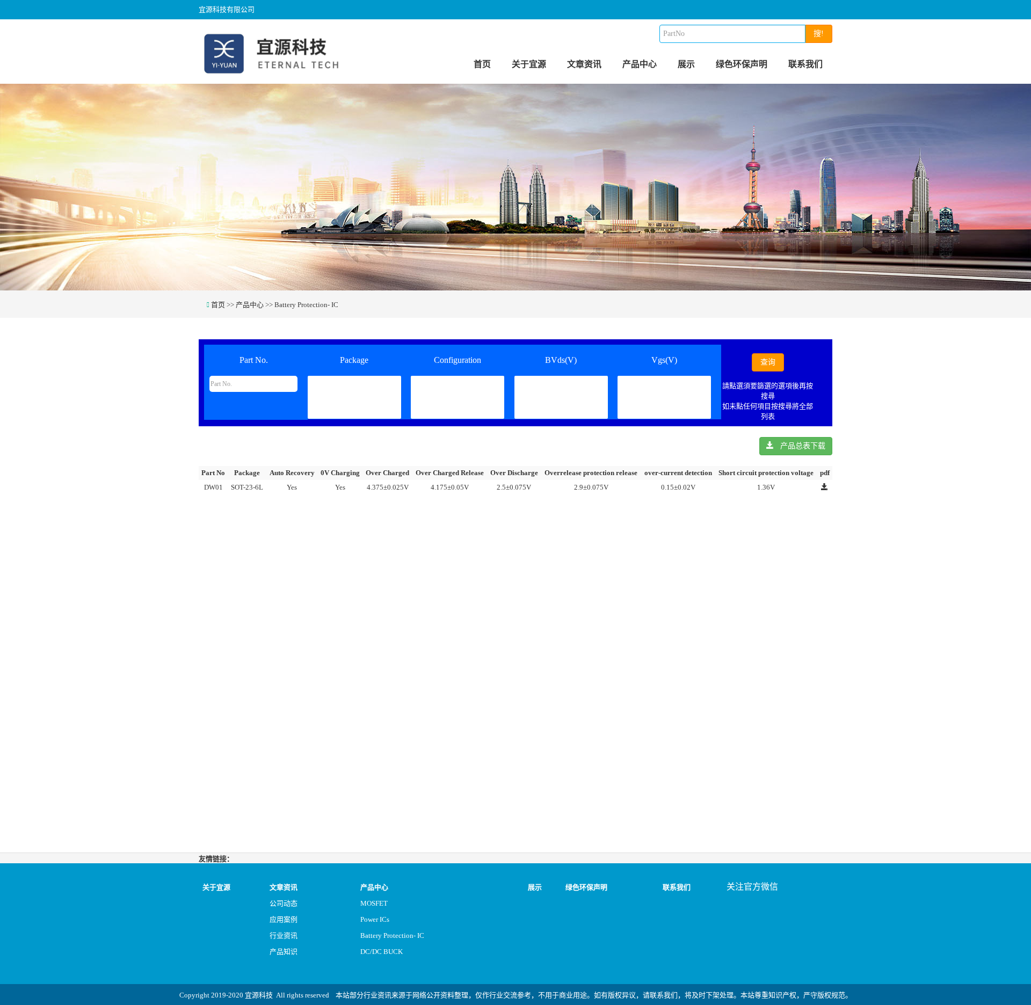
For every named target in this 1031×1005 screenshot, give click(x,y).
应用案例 (283, 919)
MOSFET (374, 903)
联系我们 (805, 64)
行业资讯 (283, 935)
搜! (819, 34)
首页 (482, 64)
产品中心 (639, 64)
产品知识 (283, 952)
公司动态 (283, 903)
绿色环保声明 (741, 64)
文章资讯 (584, 64)
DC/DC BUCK (381, 952)
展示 (686, 64)
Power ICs (374, 919)
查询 (767, 362)
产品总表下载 (799, 446)
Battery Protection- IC (306, 305)
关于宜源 (529, 64)
